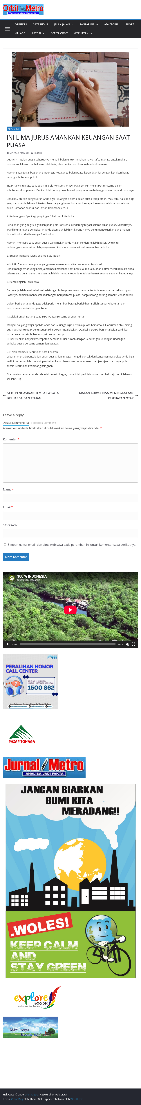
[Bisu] (127, 644)
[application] (70, 610)
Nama (8, 489)
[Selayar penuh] (133, 644)
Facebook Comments (44, 422)
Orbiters (21, 24)
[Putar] (8, 644)
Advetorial (112, 24)
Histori (36, 33)
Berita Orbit (59, 33)
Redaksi (38, 152)
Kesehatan (81, 33)
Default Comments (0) (16, 422)
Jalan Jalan (62, 24)
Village (20, 33)
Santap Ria (87, 24)
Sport (130, 24)
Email (8, 507)
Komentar (11, 439)
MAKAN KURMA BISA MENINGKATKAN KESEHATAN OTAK (106, 395)
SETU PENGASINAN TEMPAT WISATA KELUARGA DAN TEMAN (33, 395)
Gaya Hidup (40, 24)
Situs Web (10, 525)
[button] (72, 24)
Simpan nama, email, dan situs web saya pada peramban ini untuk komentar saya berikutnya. (72, 545)
